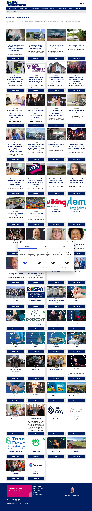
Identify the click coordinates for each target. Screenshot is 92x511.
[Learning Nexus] (76, 410)
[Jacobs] (76, 443)
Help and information (38, 488)
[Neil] (15, 338)
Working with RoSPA (38, 494)
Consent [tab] (27, 246)
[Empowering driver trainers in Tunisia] (56, 134)
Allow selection (46, 267)
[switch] (39, 263)
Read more (15, 58)
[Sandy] (56, 315)
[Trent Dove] (35, 387)
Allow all (64, 267)
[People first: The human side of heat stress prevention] (35, 203)
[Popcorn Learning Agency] (35, 315)
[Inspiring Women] (35, 410)
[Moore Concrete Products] (76, 387)
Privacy (35, 492)
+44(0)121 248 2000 (15, 490)
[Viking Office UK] (56, 203)
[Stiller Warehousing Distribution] (15, 361)
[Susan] (76, 292)
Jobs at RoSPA (36, 490)
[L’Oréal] (15, 292)
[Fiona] (76, 338)
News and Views (61, 8)
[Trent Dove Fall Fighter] (15, 443)
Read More (15, 400)
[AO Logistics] (35, 443)
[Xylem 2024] (76, 203)
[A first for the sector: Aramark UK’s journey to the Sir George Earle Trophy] (76, 134)
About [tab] (64, 246)
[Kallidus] (35, 465)
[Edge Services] (15, 410)
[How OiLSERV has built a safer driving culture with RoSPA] (56, 35)
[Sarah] (15, 315)
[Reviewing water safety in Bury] (76, 35)
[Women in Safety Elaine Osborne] (15, 263)
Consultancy (44, 8)
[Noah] (76, 315)
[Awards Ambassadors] (35, 292)
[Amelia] (76, 361)
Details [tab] (46, 246)
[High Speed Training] (56, 410)
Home (8, 11)
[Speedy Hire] (76, 263)
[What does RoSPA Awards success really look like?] (15, 203)
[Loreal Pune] (15, 465)
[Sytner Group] (35, 361)
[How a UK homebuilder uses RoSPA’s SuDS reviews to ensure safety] (56, 169)
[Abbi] (15, 387)
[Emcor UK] (15, 234)
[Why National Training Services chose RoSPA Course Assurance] (35, 35)
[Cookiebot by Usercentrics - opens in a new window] (67, 242)
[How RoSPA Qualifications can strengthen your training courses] (76, 100)
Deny (28, 267)
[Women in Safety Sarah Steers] (56, 234)
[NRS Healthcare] (56, 387)
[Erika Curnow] (56, 443)
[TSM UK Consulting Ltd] (35, 234)
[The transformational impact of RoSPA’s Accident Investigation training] (15, 67)
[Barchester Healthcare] (56, 361)
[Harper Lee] (56, 338)
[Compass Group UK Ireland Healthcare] (56, 292)
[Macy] (35, 338)
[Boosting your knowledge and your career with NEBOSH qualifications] (76, 169)
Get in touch (13, 493)
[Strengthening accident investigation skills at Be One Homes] (56, 67)
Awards (52, 8)
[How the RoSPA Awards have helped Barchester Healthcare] (76, 67)
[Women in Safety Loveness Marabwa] (76, 234)
